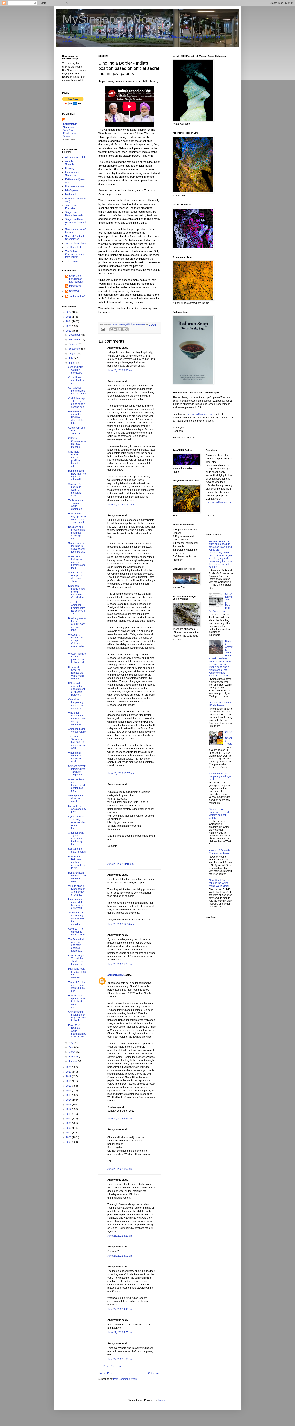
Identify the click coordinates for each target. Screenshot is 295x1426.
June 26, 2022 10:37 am (120, 504)
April (71, 1047)
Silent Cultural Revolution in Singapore (69, 133)
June (72, 363)
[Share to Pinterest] (127, 329)
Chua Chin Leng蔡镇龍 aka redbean (76, 279)
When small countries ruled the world (74, 757)
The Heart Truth (73, 247)
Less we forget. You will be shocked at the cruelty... (76, 960)
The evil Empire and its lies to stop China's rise (76, 986)
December (75, 334)
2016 (69, 1090)
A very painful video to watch (75, 798)
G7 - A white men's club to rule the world (77, 390)
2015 (69, 1095)
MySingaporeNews (112, 19)
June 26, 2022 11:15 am (120, 864)
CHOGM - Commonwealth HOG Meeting (77, 442)
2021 (69, 1067)
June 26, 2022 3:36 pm (119, 1118)
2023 (69, 326)
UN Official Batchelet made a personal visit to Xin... (77, 862)
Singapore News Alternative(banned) (75, 222)
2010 (69, 1118)
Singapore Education (71, 207)
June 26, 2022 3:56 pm (119, 1169)
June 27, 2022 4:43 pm (119, 1309)
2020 (69, 1071)
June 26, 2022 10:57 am (120, 773)
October (73, 344)
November (75, 339)
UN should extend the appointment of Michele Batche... (76, 689)
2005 (69, 1142)
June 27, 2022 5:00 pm (119, 1359)
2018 (69, 1081)
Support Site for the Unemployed (75, 237)
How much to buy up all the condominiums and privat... (77, 518)
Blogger (162, 1400)
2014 (69, 1099)
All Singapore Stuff (75, 157)
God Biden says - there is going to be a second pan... (77, 402)
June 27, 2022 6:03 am (119, 1255)
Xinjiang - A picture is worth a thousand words (74, 490)
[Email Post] (102, 329)
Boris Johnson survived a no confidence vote (77, 877)
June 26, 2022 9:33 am (119, 370)
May (71, 1042)
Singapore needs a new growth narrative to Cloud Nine (76, 592)
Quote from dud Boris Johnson (76, 430)
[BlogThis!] (115, 329)
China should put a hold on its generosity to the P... (77, 1016)
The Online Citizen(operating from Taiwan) (74, 254)
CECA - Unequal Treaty (229, 738)
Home (130, 1373)
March (72, 1051)
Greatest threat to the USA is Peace (220, 704)
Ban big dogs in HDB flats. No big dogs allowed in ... (77, 475)
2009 (69, 1123)
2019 (69, 1076)
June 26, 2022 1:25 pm (119, 964)
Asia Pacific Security (71, 163)
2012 (69, 1109)
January (73, 1061)
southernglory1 (116, 975)
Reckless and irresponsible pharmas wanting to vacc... (76, 533)
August (73, 353)
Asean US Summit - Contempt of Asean (219, 852)
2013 (69, 1104)
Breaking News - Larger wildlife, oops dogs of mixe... (77, 624)
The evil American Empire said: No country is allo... (76, 608)
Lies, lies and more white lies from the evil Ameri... (76, 903)
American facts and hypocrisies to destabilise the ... (77, 785)
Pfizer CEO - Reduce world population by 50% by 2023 (77, 1031)
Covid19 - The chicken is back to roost (76, 931)
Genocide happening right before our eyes (76, 703)
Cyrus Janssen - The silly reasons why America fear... (77, 822)
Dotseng (69, 168)
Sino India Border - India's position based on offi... (74, 459)
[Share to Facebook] (123, 329)
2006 (69, 1137)
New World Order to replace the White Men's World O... (76, 673)
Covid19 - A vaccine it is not (76, 380)
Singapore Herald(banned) (74, 214)
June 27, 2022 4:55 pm (119, 1332)
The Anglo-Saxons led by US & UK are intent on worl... (76, 742)
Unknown (74, 291)
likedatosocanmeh (75, 186)
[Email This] (111, 329)
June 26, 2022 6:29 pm (119, 1235)
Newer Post (105, 1373)
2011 (69, 1114)
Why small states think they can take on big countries (77, 718)
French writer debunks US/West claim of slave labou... (77, 417)
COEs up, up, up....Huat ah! (77, 850)
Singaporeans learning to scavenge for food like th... (76, 547)
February (74, 1056)
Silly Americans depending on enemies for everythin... (76, 918)
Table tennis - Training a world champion (75, 504)
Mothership (71, 194)
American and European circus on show (75, 577)
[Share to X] (119, 329)
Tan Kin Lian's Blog (75, 243)
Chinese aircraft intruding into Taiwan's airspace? (76, 770)
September (75, 348)
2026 (69, 312)
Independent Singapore (72, 174)
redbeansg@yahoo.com (199, 414)
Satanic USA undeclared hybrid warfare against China (219, 813)
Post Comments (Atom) (125, 1379)
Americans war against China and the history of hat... (76, 838)
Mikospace (75, 285)
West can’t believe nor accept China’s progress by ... (76, 642)
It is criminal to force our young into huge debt (220, 776)
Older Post (154, 1373)
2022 (69, 330)
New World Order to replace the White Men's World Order (219, 883)
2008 (69, 1128)
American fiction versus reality (77, 730)
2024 (69, 321)
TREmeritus (71, 261)
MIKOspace (71, 190)
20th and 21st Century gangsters (75, 370)
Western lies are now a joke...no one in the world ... (77, 658)
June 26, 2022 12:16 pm (120, 924)
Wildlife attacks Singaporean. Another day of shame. (77, 890)
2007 (69, 1132)
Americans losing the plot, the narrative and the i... (77, 562)
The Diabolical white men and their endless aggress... (76, 945)
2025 (69, 316)
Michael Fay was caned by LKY (77, 809)
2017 (69, 1085)
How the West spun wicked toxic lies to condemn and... (76, 1001)
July (71, 358)
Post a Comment (112, 1366)
